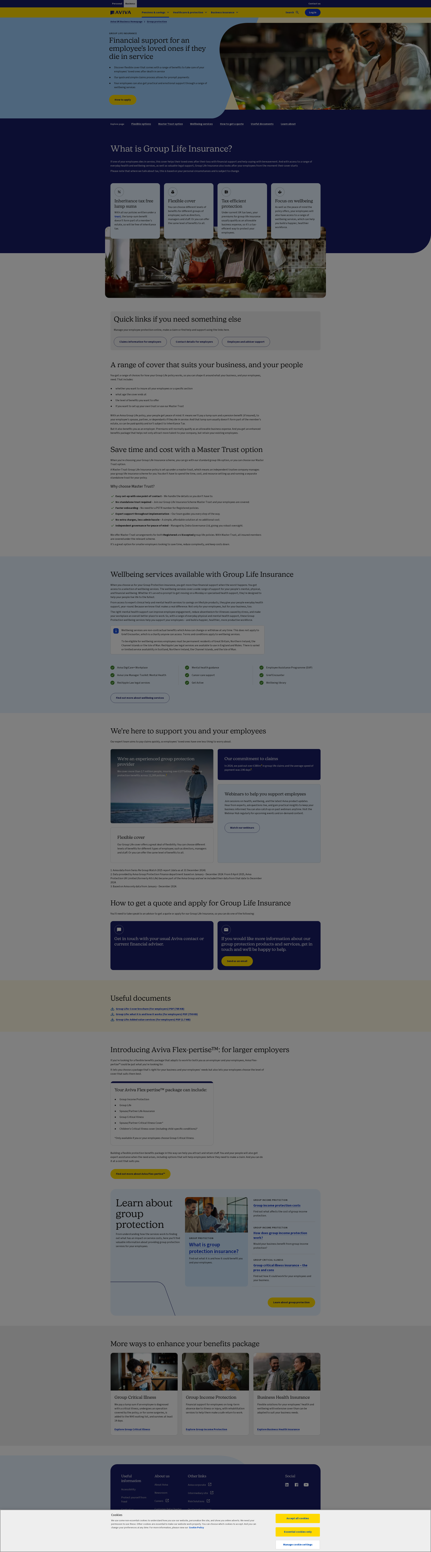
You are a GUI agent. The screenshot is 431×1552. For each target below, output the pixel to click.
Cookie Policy (196, 1527)
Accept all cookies (298, 1518)
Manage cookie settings (297, 1544)
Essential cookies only (298, 1532)
